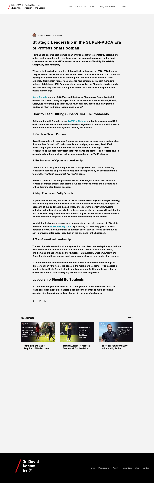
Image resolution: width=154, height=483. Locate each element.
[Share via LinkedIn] (45, 301)
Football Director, (32, 5)
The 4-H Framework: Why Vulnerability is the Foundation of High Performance (115, 347)
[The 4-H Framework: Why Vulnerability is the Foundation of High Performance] (116, 332)
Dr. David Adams (17, 6)
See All (131, 317)
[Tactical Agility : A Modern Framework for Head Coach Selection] (77, 332)
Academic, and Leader (35, 8)
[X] (30, 470)
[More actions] (120, 35)
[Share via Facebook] (33, 301)
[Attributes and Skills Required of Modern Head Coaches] (38, 332)
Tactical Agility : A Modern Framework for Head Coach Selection (77, 347)
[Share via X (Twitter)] (39, 301)
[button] (130, 15)
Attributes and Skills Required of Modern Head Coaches (37, 347)
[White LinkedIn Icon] (24, 470)
